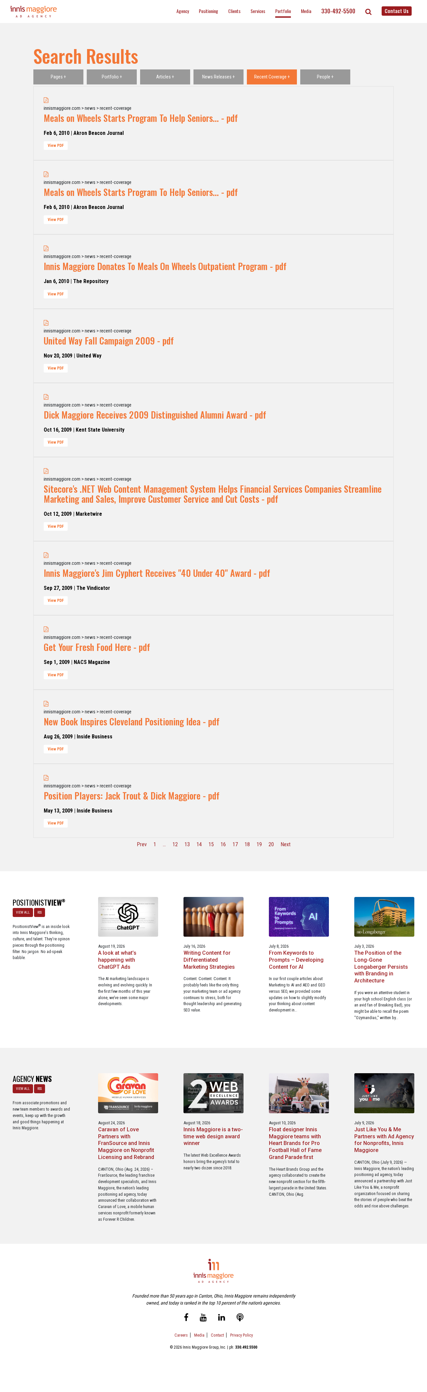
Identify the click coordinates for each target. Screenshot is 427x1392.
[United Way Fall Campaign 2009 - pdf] (46, 323)
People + (325, 76)
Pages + (58, 76)
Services (258, 10)
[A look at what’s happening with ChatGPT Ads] (128, 916)
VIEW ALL (23, 912)
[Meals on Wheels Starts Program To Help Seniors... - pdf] (46, 100)
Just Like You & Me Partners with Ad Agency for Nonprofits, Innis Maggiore (384, 1139)
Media (306, 10)
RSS (39, 912)
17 (235, 844)
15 (211, 844)
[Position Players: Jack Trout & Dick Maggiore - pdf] (46, 778)
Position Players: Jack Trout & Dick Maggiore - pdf (132, 795)
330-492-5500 (338, 11)
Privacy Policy (241, 1335)
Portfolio (283, 10)
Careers (181, 1335)
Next (286, 844)
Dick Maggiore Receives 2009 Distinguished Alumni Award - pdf (155, 414)
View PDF (56, 145)
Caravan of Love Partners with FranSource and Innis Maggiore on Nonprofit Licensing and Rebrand (126, 1143)
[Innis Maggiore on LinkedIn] (221, 1318)
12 (175, 844)
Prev (142, 844)
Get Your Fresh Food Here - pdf (97, 647)
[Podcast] (240, 1318)
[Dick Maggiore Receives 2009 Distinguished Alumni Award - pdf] (46, 397)
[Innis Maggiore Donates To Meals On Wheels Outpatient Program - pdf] (46, 248)
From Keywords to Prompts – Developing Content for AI (296, 960)
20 (271, 844)
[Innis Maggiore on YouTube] (203, 1318)
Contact (217, 1335)
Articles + (165, 76)
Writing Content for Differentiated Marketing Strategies (209, 960)
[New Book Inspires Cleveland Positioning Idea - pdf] (46, 704)
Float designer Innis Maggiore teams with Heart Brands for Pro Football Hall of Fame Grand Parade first (295, 1143)
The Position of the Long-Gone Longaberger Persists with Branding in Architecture (381, 967)
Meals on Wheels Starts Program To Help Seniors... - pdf (141, 118)
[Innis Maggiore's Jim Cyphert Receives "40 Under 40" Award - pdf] (46, 555)
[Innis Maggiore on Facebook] (186, 1318)
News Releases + (218, 76)
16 (223, 844)
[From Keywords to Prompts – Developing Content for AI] (299, 916)
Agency (182, 10)
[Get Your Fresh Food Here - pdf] (46, 629)
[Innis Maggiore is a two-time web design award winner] (213, 1093)
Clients (234, 10)
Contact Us (397, 10)
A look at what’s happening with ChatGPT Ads (117, 960)
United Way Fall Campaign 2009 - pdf (109, 340)
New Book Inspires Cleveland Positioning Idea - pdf (132, 721)
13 (187, 844)
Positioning (208, 10)
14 (199, 844)
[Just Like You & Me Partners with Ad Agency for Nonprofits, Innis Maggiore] (384, 1093)
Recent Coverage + (272, 76)
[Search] (368, 12)
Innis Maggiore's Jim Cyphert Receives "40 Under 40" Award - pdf (157, 572)
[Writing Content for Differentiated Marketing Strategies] (213, 916)
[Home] (33, 11)
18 (247, 844)
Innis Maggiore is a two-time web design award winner (213, 1136)
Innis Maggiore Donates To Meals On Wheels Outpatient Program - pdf (165, 266)
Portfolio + (112, 76)
